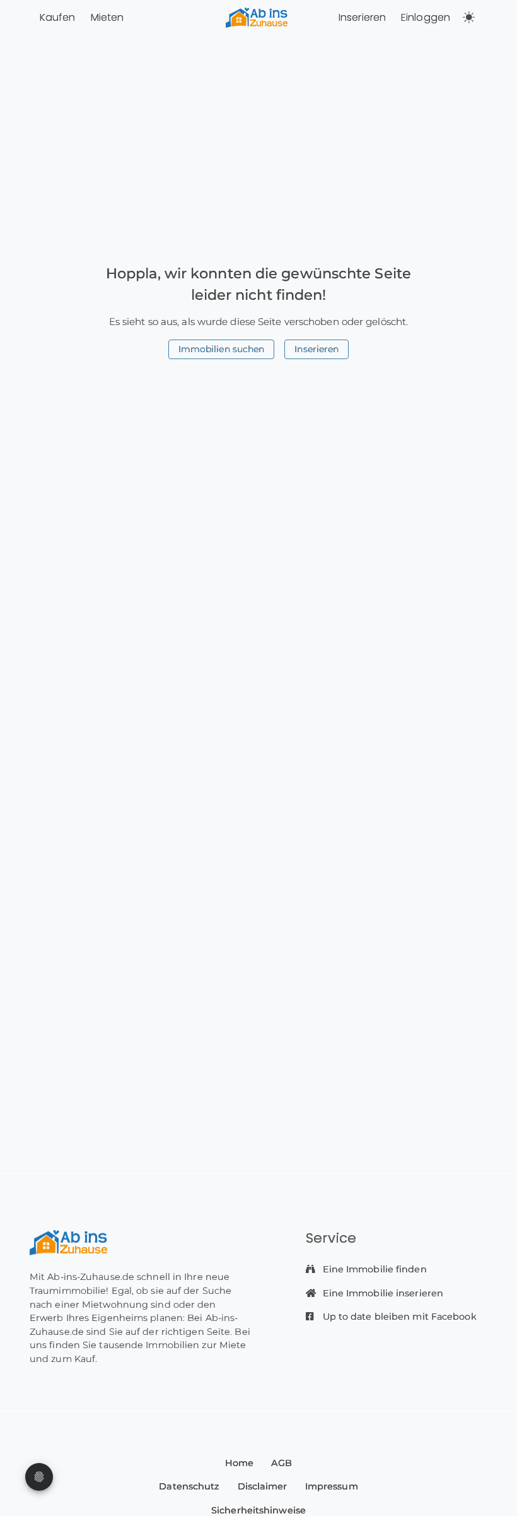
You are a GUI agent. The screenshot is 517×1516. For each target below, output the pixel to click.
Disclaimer (263, 1486)
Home (239, 1463)
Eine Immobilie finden (373, 1269)
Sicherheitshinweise (258, 1510)
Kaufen (58, 17)
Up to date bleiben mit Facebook (398, 1316)
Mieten (107, 17)
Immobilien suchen (221, 349)
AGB (281, 1463)
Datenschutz (189, 1486)
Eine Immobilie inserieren (382, 1293)
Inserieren (362, 17)
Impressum (331, 1486)
